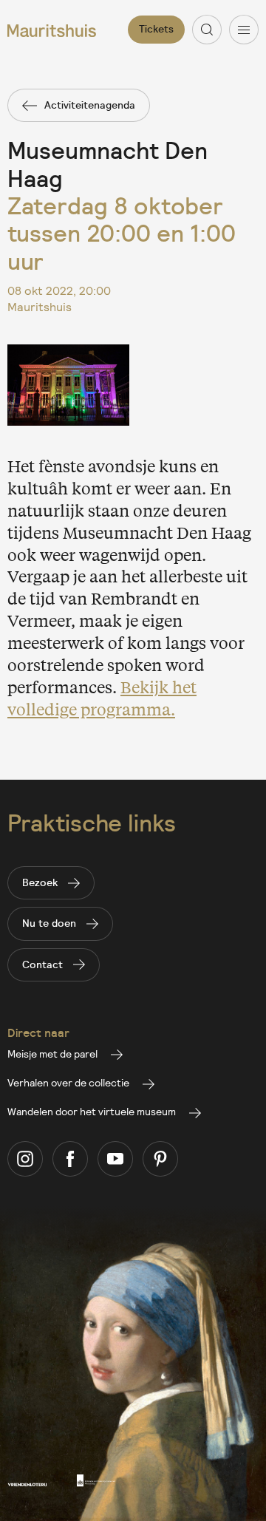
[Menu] (244, 29)
